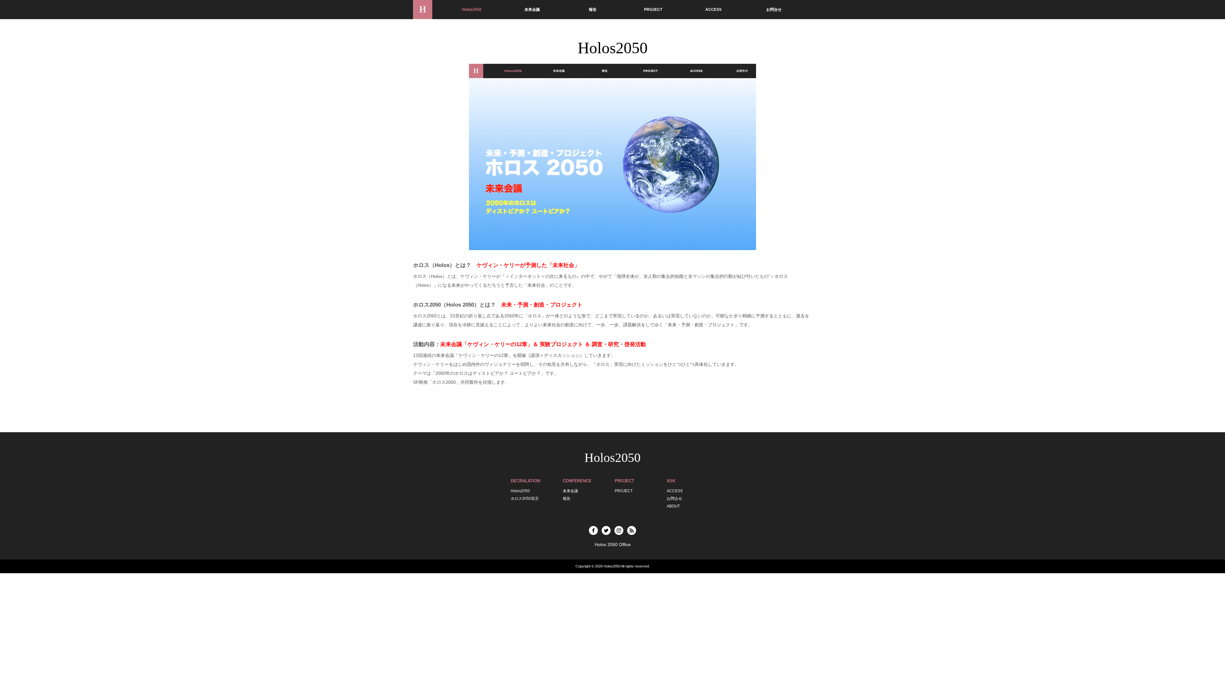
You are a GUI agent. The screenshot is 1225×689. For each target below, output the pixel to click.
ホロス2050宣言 (525, 498)
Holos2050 (471, 9)
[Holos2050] (422, 9)
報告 (593, 9)
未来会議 (532, 9)
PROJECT (653, 9)
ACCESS (713, 9)
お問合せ (774, 9)
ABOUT (673, 506)
